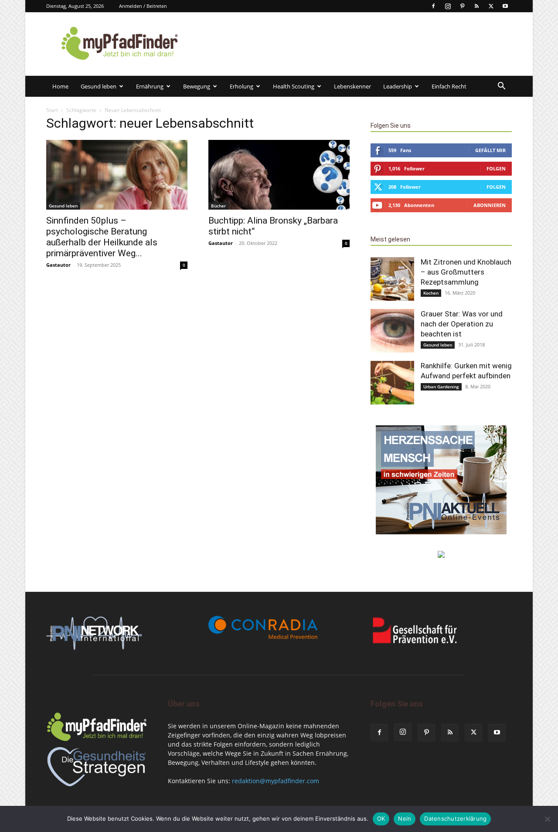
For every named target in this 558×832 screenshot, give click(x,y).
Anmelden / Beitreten (143, 6)
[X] (490, 6)
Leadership (397, 86)
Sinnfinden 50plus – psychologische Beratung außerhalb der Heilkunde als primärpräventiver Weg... (101, 236)
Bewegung (196, 86)
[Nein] (547, 819)
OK (381, 818)
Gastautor (58, 264)
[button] (501, 87)
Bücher (218, 206)
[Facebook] (433, 6)
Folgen (496, 168)
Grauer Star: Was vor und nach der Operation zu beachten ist (462, 323)
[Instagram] (447, 6)
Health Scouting (293, 86)
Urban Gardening (441, 387)
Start (52, 110)
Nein (404, 818)
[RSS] (476, 6)
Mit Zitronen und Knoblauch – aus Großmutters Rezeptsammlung (466, 272)
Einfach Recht (449, 86)
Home (60, 86)
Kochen (431, 293)
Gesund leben (98, 86)
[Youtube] (505, 6)
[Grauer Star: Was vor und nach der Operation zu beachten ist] (392, 331)
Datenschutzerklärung (455, 818)
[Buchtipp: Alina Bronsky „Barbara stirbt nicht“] (279, 175)
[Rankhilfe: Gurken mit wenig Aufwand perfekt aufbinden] (392, 382)
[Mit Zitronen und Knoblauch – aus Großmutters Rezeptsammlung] (392, 279)
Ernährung (149, 86)
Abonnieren (489, 205)
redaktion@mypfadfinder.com (275, 781)
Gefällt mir (490, 150)
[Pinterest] (462, 6)
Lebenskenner (352, 86)
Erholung (241, 86)
